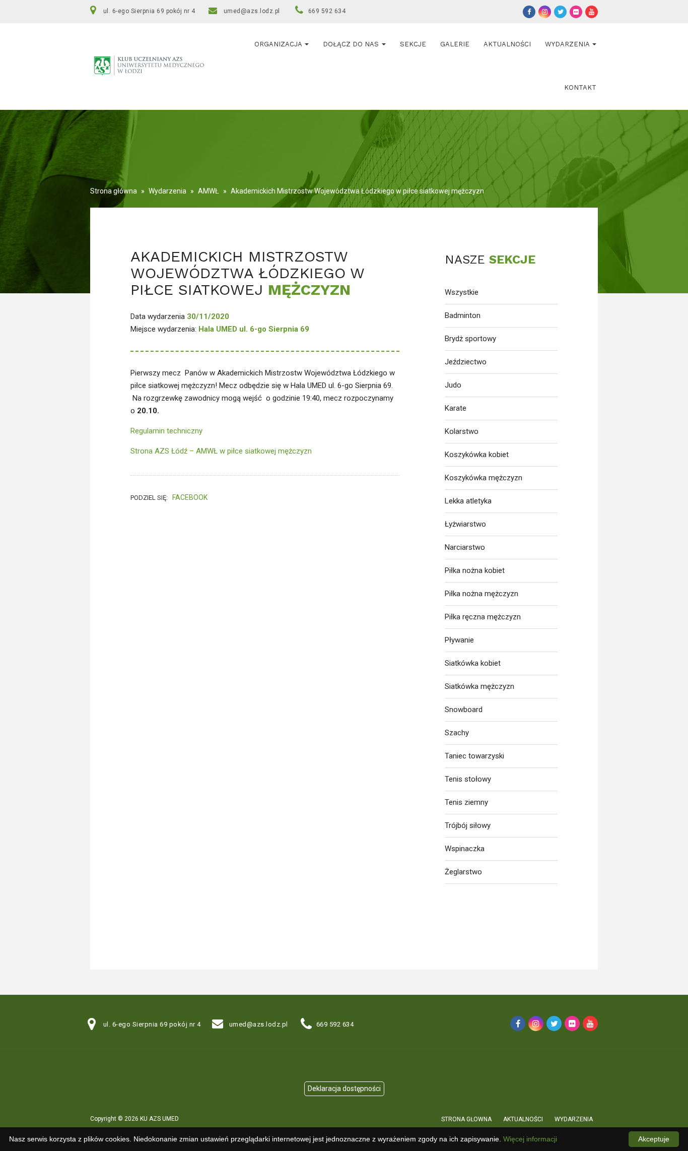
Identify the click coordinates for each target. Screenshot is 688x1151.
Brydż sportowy (470, 338)
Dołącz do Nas (352, 44)
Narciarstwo (465, 547)
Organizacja (279, 44)
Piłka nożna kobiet (475, 570)
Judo (453, 385)
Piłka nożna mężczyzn (481, 593)
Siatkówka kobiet (473, 663)
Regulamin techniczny (167, 430)
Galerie (454, 44)
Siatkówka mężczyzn (479, 686)
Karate (455, 408)
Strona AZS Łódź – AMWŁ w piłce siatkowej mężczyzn (221, 451)
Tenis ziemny (466, 802)
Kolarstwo (461, 431)
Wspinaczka (465, 848)
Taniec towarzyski (474, 755)
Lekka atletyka (468, 500)
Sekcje (413, 44)
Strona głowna (466, 1119)
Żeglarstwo (463, 871)
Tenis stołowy (468, 779)
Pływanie (459, 640)
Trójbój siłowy (468, 825)
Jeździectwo (466, 361)
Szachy (457, 732)
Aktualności (507, 44)
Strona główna (113, 191)
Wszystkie (461, 292)
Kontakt (580, 87)
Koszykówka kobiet (477, 454)
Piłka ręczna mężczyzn (483, 616)
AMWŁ (208, 191)
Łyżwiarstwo (465, 524)
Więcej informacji (530, 1139)
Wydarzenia (568, 44)
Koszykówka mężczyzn (483, 477)
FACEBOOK (190, 497)
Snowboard (464, 709)
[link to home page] (151, 66)
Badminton (462, 315)
